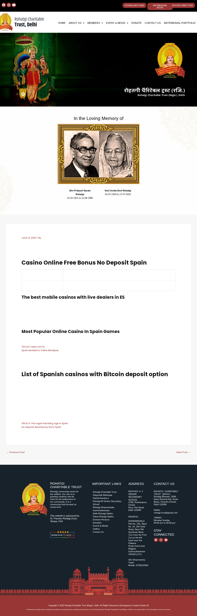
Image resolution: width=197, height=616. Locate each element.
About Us (75, 23)
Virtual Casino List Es (33, 346)
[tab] (17, 94)
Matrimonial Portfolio (179, 23)
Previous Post (15, 452)
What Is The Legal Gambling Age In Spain (45, 423)
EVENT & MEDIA (115, 23)
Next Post (184, 452)
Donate (136, 23)
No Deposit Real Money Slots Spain (41, 427)
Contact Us (153, 23)
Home (62, 23)
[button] (76, 23)
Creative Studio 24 (140, 605)
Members (93, 23)
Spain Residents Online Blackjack (40, 350)
